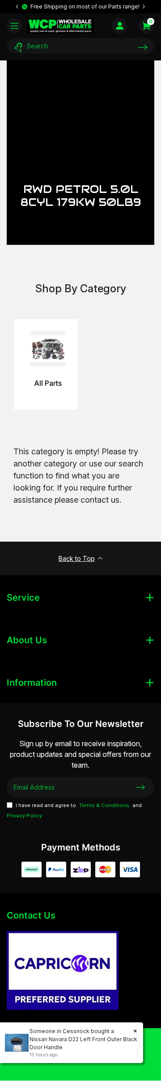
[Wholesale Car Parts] (60, 25)
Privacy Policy (24, 815)
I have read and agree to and (74, 810)
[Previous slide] (17, 7)
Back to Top (77, 558)
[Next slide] (144, 7)
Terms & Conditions (104, 805)
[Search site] (143, 47)
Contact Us (31, 915)
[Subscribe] (140, 787)
